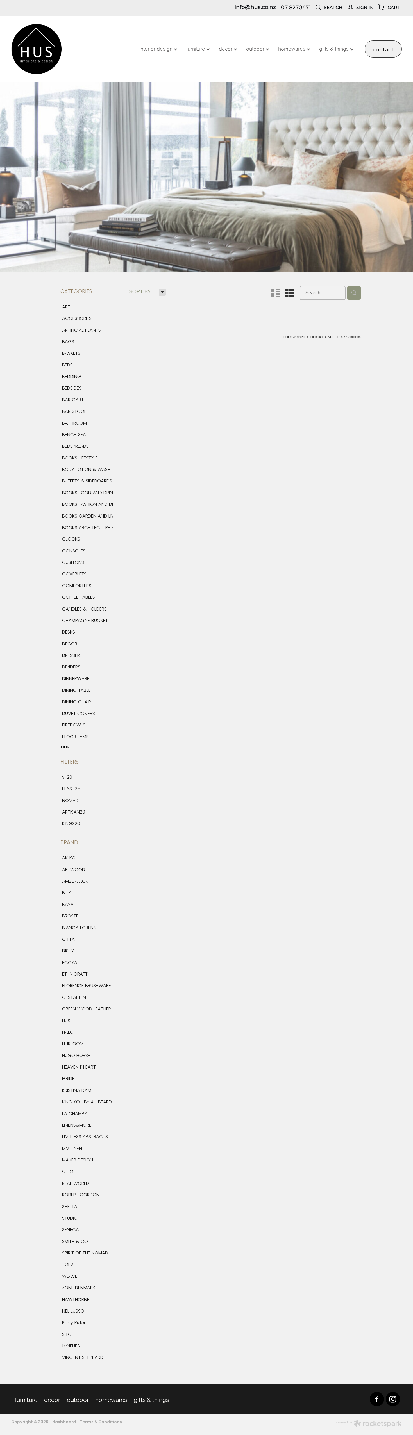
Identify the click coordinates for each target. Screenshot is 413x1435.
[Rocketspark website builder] (368, 1424)
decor (226, 48)
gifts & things (334, 48)
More (66, 747)
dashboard (64, 1422)
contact (383, 49)
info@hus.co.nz (255, 7)
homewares (292, 48)
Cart (393, 7)
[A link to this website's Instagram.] (393, 1399)
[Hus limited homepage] (50, 49)
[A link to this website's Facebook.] (377, 1399)
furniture (196, 48)
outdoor (256, 48)
